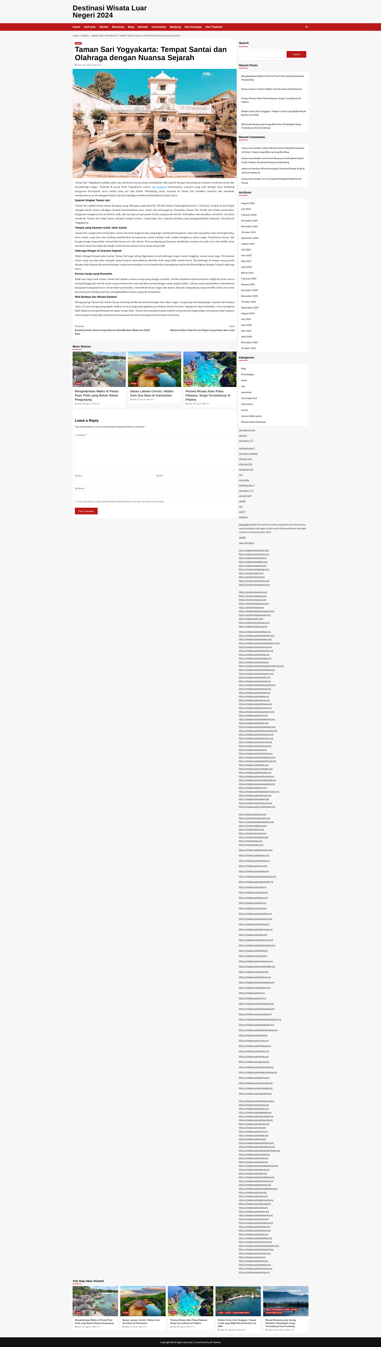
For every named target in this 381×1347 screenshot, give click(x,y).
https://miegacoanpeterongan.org (256, 1116)
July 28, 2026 (145, 399)
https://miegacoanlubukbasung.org (257, 1008)
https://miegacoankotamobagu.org (257, 669)
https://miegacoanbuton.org (253, 715)
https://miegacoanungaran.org (254, 1169)
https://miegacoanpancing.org (254, 1272)
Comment (81, 434)
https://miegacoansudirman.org (255, 1203)
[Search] (307, 27)
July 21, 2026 (200, 404)
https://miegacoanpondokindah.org (257, 966)
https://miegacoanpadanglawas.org (257, 1146)
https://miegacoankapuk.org (253, 1207)
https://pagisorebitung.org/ (253, 557)
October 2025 (248, 232)
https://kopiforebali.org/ (251, 829)
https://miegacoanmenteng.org (254, 987)
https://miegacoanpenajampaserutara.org (260, 1019)
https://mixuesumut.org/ (251, 844)
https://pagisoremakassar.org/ (254, 622)
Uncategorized (249, 398)
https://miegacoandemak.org (253, 764)
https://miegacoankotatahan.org (255, 913)
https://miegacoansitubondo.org (255, 1241)
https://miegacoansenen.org (253, 934)
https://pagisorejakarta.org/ (253, 626)
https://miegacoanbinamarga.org (256, 929)
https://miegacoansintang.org (254, 871)
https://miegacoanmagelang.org (255, 1112)
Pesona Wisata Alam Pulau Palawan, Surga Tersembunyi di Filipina (208, 395)
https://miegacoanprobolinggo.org (256, 1177)
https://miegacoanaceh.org (252, 902)
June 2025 (246, 255)
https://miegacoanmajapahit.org (255, 1093)
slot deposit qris (247, 430)
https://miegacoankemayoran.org (256, 939)
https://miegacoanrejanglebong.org (257, 719)
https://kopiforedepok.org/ (253, 825)
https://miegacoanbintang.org (254, 654)
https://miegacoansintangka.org (255, 658)
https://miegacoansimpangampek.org (258, 730)
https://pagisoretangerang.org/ (255, 818)
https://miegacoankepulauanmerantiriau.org (261, 665)
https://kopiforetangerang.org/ (255, 614)
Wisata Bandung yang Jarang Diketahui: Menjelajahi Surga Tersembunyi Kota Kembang (271, 126)
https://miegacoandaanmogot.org (256, 1199)
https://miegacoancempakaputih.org (257, 779)
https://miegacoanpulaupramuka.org (257, 876)
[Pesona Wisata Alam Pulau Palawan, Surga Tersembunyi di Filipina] (209, 369)
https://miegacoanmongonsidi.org (256, 1066)
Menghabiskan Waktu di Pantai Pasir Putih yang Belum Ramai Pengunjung (96, 395)
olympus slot (245, 458)
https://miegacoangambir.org (254, 1218)
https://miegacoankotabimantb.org (257, 945)
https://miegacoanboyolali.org (254, 1154)
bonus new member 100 (254, 148)
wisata (78, 43)
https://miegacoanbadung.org (254, 696)
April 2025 (246, 267)
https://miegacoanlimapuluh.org (255, 772)
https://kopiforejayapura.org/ (254, 603)
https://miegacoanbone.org (253, 1192)
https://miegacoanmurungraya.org (256, 673)
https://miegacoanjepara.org (253, 1161)
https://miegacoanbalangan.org (255, 1264)
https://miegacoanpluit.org (252, 998)
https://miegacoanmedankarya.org (256, 1100)
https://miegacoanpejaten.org (254, 1211)
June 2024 (246, 325)
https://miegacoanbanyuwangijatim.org (259, 1245)
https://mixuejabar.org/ (251, 840)
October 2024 (248, 301)
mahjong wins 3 (246, 485)
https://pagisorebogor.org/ (252, 814)
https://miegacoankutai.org (253, 749)
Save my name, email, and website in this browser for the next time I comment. (121, 501)
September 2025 (250, 238)
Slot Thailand (213, 26)
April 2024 (246, 336)
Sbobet (103, 26)
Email (160, 475)
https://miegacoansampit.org (253, 1158)
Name (79, 475)
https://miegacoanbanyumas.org (255, 646)
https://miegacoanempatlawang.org (257, 726)
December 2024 (249, 290)
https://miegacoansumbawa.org (255, 745)
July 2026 (246, 209)
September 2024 (250, 307)
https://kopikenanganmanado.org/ (256, 821)
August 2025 (248, 243)
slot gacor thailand (248, 453)
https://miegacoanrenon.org (253, 865)
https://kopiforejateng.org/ (253, 595)
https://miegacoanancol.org (253, 787)
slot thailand (159, 186)
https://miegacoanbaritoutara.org (256, 738)
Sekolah (143, 26)
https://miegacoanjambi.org (253, 1035)
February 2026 (248, 214)
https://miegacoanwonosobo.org (255, 918)
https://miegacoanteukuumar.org (255, 1268)
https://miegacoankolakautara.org (256, 1003)
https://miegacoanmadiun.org (254, 799)
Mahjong (175, 26)
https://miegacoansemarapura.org (256, 1180)
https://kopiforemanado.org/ (253, 837)
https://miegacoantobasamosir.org (256, 711)
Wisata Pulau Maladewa (253, 422)
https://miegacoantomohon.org (255, 1230)
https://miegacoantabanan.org (254, 700)
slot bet (243, 435)
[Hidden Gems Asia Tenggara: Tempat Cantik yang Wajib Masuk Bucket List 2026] (238, 1301)
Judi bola (90, 26)
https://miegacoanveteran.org (254, 1123)
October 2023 (248, 348)
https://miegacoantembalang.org (256, 1088)
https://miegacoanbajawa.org (254, 662)
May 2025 (246, 261)
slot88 (242, 501)
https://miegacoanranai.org (253, 908)
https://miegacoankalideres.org (255, 977)
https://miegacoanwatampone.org (256, 734)
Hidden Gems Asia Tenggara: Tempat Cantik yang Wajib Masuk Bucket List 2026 (273, 113)
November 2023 (249, 342)
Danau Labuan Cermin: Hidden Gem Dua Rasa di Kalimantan (271, 89)
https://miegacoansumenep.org (255, 1253)
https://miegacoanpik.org (252, 992)
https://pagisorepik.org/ (251, 618)
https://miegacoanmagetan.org (254, 692)
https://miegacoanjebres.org (253, 1131)
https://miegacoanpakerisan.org (255, 795)
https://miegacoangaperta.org (254, 1077)
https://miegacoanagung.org (253, 892)
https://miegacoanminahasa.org (255, 1045)
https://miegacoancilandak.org (254, 1226)
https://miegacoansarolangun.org (256, 768)
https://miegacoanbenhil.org (253, 950)
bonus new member (252, 178)
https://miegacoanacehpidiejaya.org (257, 757)
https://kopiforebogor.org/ (253, 833)
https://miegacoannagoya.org (254, 1061)
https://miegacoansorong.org (254, 1040)
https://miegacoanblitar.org (253, 1173)
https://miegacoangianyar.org (254, 1051)
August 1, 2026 (90, 404)
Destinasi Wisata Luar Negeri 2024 (110, 11)
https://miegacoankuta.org (252, 1138)
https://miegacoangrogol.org (253, 971)
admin (79, 65)
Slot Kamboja (193, 26)
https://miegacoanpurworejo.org (255, 741)
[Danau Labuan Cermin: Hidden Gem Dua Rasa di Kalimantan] (154, 369)
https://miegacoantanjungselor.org (256, 1024)
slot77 (242, 511)
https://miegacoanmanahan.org (255, 631)
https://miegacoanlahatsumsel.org (256, 1249)
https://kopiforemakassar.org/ (254, 584)
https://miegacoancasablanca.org (256, 1222)
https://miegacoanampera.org (254, 924)
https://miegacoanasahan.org (253, 722)
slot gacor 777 (246, 440)
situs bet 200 (245, 464)
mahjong (243, 517)
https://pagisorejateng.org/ (253, 565)
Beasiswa (118, 26)
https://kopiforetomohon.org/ (254, 580)
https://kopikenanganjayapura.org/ (257, 611)
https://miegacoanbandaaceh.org (256, 1215)
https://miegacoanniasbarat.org (255, 688)
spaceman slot (246, 469)
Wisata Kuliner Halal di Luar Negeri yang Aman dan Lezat (202, 328)
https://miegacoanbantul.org (253, 1260)
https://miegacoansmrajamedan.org (257, 806)
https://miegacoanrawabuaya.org (256, 961)
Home (76, 26)
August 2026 (248, 203)
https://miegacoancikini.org (253, 955)
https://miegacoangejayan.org (254, 855)
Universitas (159, 26)
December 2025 (249, 220)
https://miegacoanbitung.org (253, 1234)
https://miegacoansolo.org (252, 1127)
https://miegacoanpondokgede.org (256, 982)
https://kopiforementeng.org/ (254, 569)
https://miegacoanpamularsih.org (256, 1119)
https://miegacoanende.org (252, 887)
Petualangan (247, 374)
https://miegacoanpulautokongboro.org (259, 643)
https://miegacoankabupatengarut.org (258, 1165)
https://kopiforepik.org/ (251, 573)
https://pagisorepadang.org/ (253, 561)
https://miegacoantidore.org (253, 897)
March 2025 (247, 272)
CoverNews (200, 1342)
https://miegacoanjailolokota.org (256, 753)
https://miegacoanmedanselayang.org (258, 1072)
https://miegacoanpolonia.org (254, 1104)
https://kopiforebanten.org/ (253, 592)
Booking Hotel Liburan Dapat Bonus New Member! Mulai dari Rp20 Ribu (112, 330)
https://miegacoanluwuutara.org (255, 707)
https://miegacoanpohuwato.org (255, 639)
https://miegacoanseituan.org (254, 1108)
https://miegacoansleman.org (254, 1056)
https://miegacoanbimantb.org (254, 677)
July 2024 (246, 319)
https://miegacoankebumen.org (255, 1184)
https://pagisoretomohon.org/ (254, 554)
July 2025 (246, 249)
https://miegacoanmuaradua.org (255, 1014)
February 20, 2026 (234, 1330)
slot (243, 386)
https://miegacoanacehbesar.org (255, 703)
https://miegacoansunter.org (253, 1196)
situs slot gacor (246, 542)
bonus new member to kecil (256, 158)
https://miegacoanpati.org (252, 1257)
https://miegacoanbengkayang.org (256, 776)
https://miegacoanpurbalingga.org (256, 1142)
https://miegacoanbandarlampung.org (258, 1029)
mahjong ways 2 (247, 448)
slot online (244, 480)
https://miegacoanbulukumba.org (256, 650)
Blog (131, 26)
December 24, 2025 (282, 1330)
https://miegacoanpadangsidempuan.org (259, 1150)
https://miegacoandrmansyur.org (255, 802)
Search (244, 43)
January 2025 (248, 284)
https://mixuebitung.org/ (251, 607)
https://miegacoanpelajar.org (253, 1135)
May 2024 (246, 330)
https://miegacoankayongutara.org (256, 635)
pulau (244, 380)
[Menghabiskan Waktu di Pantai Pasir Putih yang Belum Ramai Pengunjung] (99, 369)
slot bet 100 (245, 495)
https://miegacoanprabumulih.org (256, 881)
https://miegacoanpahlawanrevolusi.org (259, 791)
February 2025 (248, 278)
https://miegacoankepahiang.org (255, 1238)
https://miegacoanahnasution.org (256, 849)
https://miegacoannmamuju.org (255, 681)
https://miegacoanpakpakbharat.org (257, 760)
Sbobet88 (244, 524)
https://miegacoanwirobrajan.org (256, 1082)
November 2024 (249, 296)
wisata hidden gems (251, 416)
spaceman (246, 392)
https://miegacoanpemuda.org (254, 860)
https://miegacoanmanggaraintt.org (257, 684)
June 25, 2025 (91, 65)
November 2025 (249, 226)
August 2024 (248, 313)
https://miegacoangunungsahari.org (257, 783)
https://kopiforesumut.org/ (253, 599)
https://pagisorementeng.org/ (254, 550)
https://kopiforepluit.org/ (252, 576)
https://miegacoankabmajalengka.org (258, 1188)
